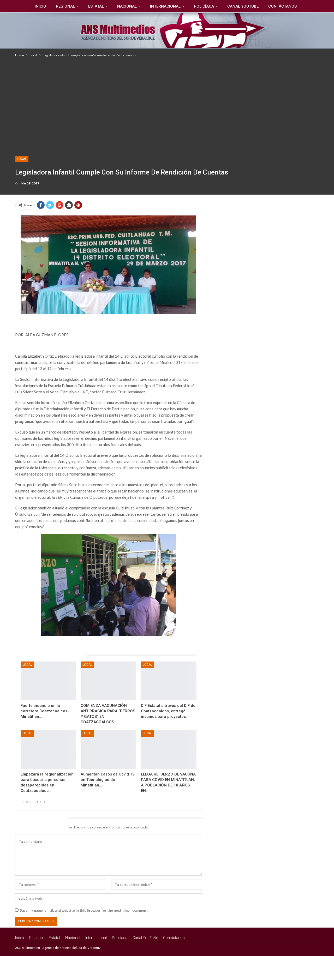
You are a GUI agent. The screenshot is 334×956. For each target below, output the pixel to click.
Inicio (40, 6)
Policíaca (204, 6)
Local (22, 159)
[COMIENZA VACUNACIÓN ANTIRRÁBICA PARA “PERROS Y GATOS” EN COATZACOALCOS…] (108, 681)
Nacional (127, 6)
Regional (65, 6)
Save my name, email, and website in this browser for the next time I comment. (84, 910)
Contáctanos (282, 6)
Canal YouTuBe (243, 6)
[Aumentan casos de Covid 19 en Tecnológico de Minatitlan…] (108, 749)
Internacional (165, 6)
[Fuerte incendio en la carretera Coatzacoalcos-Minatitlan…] (48, 681)
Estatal (96, 6)
